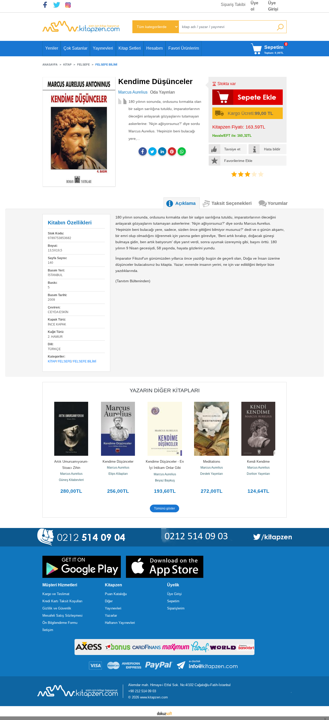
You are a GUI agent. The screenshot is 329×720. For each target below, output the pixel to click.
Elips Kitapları (118, 474)
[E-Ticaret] (164, 713)
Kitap (52, 361)
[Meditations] (211, 429)
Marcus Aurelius (71, 474)
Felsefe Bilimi (84, 361)
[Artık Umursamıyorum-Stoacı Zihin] (71, 429)
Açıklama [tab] (185, 203)
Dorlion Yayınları (258, 474)
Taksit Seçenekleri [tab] (232, 203)
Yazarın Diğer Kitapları (165, 390)
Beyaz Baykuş (165, 480)
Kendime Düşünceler (118, 461)
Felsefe (64, 361)
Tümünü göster (164, 508)
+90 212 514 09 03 (142, 691)
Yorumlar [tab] (278, 203)
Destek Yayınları (211, 474)
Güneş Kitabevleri (71, 480)
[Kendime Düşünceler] (118, 429)
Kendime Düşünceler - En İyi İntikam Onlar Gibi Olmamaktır (165, 468)
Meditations (211, 461)
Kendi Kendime (258, 461)
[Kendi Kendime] (258, 429)
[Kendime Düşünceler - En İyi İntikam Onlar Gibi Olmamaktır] (165, 429)
